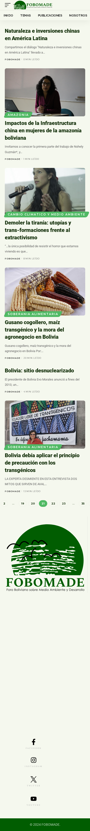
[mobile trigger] (9, 5)
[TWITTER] (33, 779)
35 (82, 503)
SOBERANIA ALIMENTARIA (33, 314)
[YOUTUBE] (33, 799)
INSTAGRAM (33, 766)
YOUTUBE (34, 805)
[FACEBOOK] (33, 742)
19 (22, 503)
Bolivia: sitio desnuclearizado (39, 371)
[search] (81, 5)
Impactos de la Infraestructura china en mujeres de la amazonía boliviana (43, 130)
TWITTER (34, 785)
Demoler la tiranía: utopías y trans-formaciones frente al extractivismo (38, 230)
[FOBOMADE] (32, 5)
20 (33, 503)
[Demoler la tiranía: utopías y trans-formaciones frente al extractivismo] (45, 192)
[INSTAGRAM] (33, 760)
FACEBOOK (34, 748)
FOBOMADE (12, 59)
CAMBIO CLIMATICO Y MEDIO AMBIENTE (46, 214)
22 (53, 503)
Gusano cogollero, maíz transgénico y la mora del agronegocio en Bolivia (34, 329)
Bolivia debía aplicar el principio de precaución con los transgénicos (42, 462)
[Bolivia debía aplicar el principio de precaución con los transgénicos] (45, 425)
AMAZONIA (18, 115)
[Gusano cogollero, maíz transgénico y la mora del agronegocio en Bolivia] (45, 292)
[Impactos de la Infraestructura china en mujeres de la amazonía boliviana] (45, 92)
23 (64, 503)
